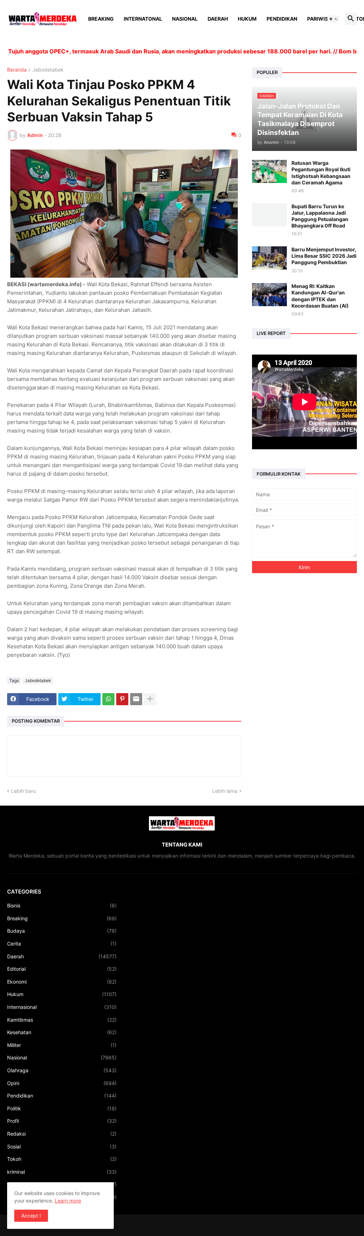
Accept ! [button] (31, 1216)
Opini (62, 1083)
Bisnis (62, 905)
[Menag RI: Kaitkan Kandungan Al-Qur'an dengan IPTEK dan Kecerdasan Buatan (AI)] (269, 294)
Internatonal (143, 19)
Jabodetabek (48, 70)
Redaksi (62, 1134)
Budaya (62, 931)
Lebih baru (23, 791)
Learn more (68, 1201)
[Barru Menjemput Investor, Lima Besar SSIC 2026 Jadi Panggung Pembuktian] (269, 257)
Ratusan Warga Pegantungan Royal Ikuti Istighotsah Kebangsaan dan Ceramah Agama (320, 172)
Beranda (17, 70)
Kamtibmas (62, 1020)
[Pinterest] (122, 699)
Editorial (62, 969)
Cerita (62, 944)
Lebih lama (224, 791)
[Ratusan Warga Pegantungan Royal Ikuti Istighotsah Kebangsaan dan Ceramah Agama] (269, 171)
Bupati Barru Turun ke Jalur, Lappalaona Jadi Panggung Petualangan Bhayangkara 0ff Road (319, 216)
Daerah (218, 19)
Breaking (101, 19)
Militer (62, 1045)
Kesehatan (62, 1032)
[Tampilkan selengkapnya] (150, 699)
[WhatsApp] (108, 699)
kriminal (62, 1172)
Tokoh (62, 1159)
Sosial (62, 1146)
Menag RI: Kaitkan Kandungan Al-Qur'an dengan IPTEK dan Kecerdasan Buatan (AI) (320, 296)
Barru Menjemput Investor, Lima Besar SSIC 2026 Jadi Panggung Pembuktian (324, 255)
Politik (62, 1108)
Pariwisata (322, 19)
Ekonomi (62, 982)
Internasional (62, 1007)
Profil (62, 1121)
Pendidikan (282, 19)
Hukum (247, 19)
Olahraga (62, 1070)
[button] (333, 18)
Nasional (185, 19)
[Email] (136, 699)
